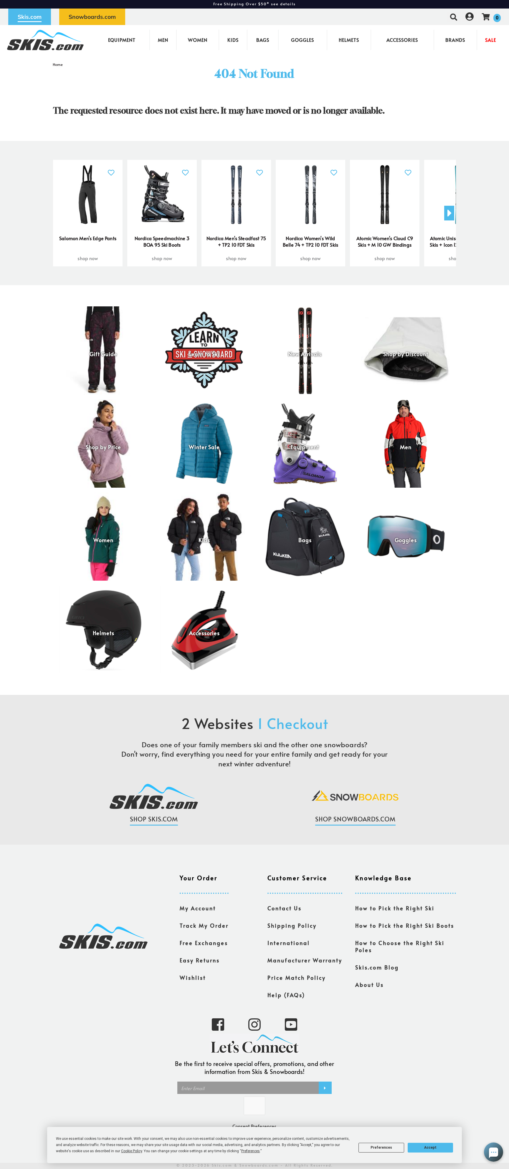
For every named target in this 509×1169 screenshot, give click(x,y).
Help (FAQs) (286, 995)
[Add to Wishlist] (111, 169)
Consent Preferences (254, 1126)
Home (58, 64)
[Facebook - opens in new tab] (218, 1024)
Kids (233, 39)
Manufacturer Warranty (304, 960)
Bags (262, 39)
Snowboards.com (92, 16)
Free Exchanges (204, 943)
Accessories (402, 39)
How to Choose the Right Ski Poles (399, 946)
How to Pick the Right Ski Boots (404, 925)
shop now (87, 258)
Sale (490, 39)
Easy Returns (200, 960)
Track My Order (204, 925)
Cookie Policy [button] (131, 1151)
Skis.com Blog (377, 967)
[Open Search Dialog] (454, 16)
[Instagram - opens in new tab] (254, 1024)
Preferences (381, 1147)
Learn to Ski (204, 354)
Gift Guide (103, 354)
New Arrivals (305, 354)
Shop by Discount (405, 354)
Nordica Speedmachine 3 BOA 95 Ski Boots (162, 241)
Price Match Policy (296, 977)
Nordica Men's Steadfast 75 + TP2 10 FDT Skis (236, 241)
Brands (455, 39)
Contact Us (284, 908)
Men (163, 39)
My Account (198, 908)
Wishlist (193, 977)
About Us (369, 984)
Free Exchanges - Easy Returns (254, 4)
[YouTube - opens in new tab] (291, 1024)
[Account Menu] (469, 16)
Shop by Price (103, 447)
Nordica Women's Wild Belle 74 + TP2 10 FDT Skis (310, 241)
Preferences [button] (250, 1151)
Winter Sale (204, 447)
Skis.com (30, 16)
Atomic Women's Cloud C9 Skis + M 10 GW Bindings (384, 241)
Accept (430, 1147)
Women (197, 39)
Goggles (302, 39)
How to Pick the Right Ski (394, 908)
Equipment (121, 39)
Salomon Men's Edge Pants (87, 238)
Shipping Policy (292, 925)
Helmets (349, 39)
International (288, 943)
